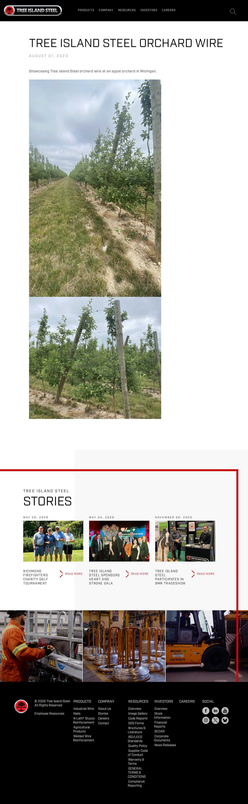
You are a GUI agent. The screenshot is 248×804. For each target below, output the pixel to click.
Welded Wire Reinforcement (83, 738)
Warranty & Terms (136, 762)
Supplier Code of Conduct (138, 753)
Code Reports (137, 719)
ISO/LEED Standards (135, 739)
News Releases (165, 745)
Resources (127, 10)
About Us (104, 709)
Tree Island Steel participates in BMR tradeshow (170, 577)
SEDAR (159, 732)
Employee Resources (49, 714)
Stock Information (162, 716)
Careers (169, 10)
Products (86, 10)
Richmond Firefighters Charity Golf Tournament (35, 577)
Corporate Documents (162, 738)
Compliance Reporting (136, 784)
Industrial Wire (83, 709)
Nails (76, 714)
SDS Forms (136, 723)
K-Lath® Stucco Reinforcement (84, 721)
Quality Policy (137, 746)
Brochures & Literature (137, 730)
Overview (134, 709)
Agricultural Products (81, 729)
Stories (103, 714)
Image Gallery (137, 714)
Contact (103, 723)
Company (106, 10)
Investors (148, 10)
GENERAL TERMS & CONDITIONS (137, 773)
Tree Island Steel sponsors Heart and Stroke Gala (104, 577)
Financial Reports (160, 725)
